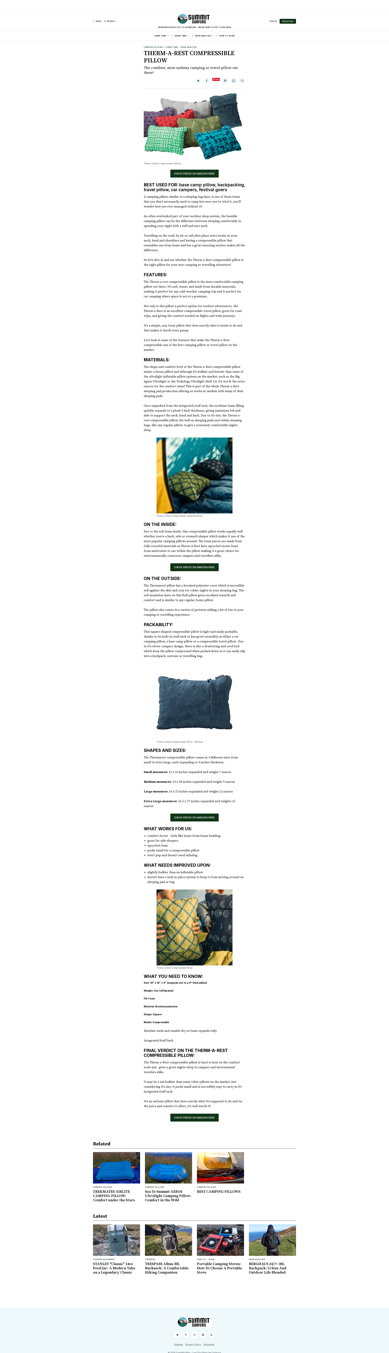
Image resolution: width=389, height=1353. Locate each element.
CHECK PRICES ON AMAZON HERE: (194, 173)
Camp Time (172, 47)
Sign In (273, 21)
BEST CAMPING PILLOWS (219, 1191)
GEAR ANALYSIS (203, 36)
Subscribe (288, 21)
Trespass (150, 1259)
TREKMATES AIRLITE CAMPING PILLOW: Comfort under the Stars (114, 1195)
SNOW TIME (180, 36)
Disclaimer (209, 1344)
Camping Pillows (153, 47)
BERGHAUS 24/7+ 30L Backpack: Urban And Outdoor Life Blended (267, 1268)
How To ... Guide (206, 1259)
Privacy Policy (193, 1344)
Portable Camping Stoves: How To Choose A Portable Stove (219, 1268)
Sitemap (178, 1344)
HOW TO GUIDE (227, 36)
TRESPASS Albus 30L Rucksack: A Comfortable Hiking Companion (167, 1268)
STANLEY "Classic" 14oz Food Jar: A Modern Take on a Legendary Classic (114, 1268)
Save (217, 79)
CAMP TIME (160, 36)
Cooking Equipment (104, 1259)
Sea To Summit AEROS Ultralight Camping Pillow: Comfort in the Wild (168, 1195)
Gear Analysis (189, 47)
